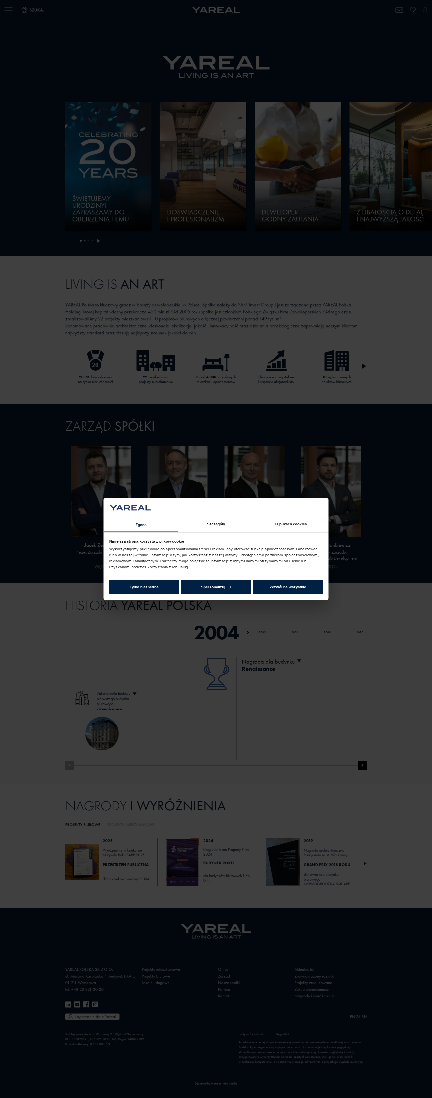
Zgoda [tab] (141, 525)
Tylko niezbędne (144, 587)
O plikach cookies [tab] (291, 524)
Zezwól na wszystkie (288, 587)
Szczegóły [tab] (216, 524)
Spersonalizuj (213, 587)
